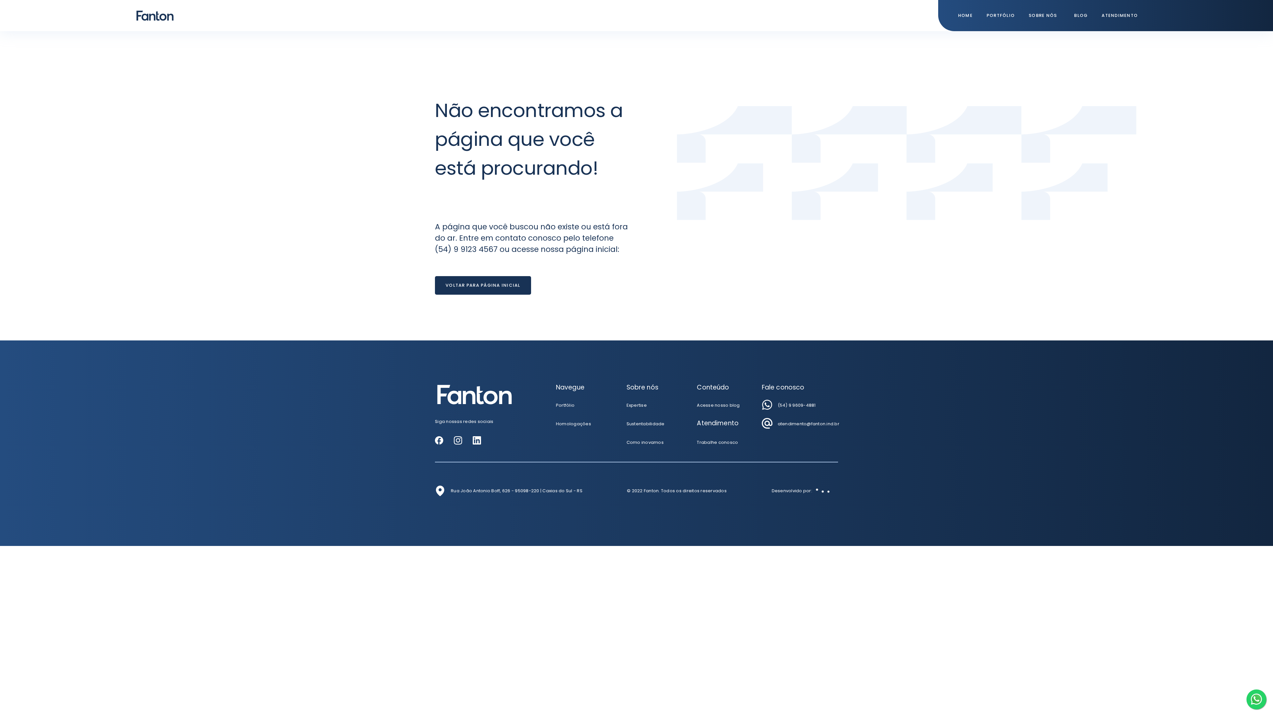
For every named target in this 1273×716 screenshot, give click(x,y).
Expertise (637, 405)
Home (965, 15)
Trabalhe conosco (717, 442)
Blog (1081, 15)
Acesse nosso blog (718, 405)
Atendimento (1120, 15)
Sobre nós (1043, 15)
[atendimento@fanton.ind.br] (767, 423)
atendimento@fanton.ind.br (808, 424)
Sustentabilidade (646, 424)
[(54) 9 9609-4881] (767, 404)
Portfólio (1001, 15)
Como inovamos (645, 442)
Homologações (573, 424)
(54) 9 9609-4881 (797, 405)
